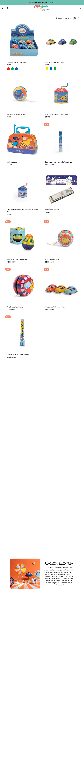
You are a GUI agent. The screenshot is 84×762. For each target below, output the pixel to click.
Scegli (39, 56)
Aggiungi (39, 108)
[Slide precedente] (7, 40)
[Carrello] (81, 8)
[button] (68, 18)
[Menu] (2, 8)
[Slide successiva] (38, 40)
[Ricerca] (7, 8)
